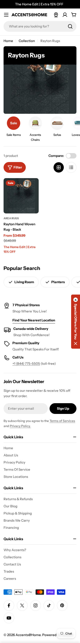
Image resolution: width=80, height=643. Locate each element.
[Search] (70, 26)
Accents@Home (28, 635)
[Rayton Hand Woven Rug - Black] (21, 195)
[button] (75, 322)
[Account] (65, 14)
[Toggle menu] (6, 14)
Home (8, 41)
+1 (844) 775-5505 (26, 363)
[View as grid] (58, 167)
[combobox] (40, 26)
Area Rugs (11, 218)
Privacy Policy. (20, 426)
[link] (14, 127)
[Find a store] (56, 14)
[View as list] (71, 167)
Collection (27, 41)
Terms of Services (62, 421)
